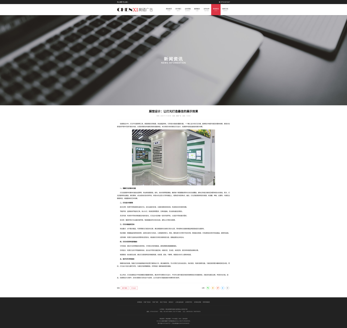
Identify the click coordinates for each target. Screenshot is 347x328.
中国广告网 (155, 302)
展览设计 (171, 302)
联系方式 (225, 9)
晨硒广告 (178, 116)
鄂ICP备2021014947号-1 (164, 323)
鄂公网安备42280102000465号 (180, 323)
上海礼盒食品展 (179, 302)
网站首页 (169, 9)
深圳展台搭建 (197, 302)
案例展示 (197, 9)
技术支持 (185, 318)
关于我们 (178, 9)
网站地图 (168, 318)
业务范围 (188, 9)
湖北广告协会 (163, 302)
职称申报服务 (206, 302)
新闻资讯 (216, 9)
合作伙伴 (206, 9)
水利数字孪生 (188, 302)
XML (180, 318)
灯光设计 (133, 288)
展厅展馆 (124, 288)
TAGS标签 (174, 318)
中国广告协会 (147, 302)
